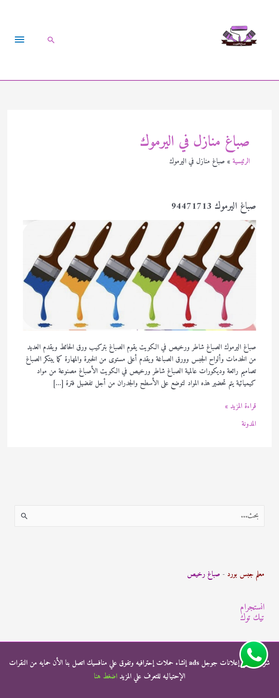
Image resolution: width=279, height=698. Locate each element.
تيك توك (252, 618)
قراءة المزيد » (240, 406)
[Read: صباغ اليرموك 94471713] (139, 275)
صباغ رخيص (203, 574)
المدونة (249, 424)
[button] (51, 40)
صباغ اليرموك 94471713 (213, 206)
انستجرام (252, 607)
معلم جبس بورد (245, 574)
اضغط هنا (105, 676)
